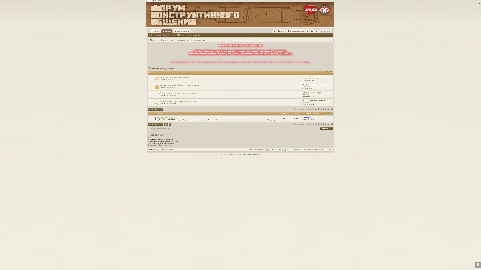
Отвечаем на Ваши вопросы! (312, 93)
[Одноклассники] (327, 31)
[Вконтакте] (324, 31)
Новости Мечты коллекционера (313, 77)
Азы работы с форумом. (168, 117)
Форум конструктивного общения (250, 154)
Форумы (168, 31)
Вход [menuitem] (308, 31)
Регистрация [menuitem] (312, 31)
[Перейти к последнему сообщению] (310, 117)
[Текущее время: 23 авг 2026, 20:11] (331, 40)
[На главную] (240, 14)
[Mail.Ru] (317, 31)
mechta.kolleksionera (310, 79)
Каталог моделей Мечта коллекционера (179, 85)
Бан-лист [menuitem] (289, 149)
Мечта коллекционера (161, 68)
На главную (155, 31)
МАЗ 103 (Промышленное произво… (315, 100)
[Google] (330, 31)
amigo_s (305, 94)
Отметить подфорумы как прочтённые (163, 35)
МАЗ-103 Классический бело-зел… (314, 85)
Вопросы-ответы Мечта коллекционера (179, 93)
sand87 (305, 102)
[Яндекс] (321, 31)
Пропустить (25, 14)
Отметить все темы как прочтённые (190, 35)
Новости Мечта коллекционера (175, 77)
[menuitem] (274, 31)
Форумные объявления (190, 120)
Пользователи (182, 31)
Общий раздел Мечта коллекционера (178, 101)
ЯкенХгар (306, 87)
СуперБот (158, 120)
